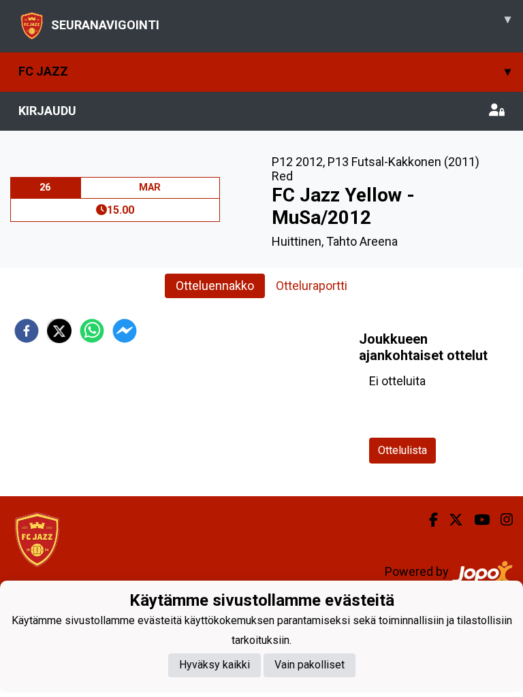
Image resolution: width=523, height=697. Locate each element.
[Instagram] (501, 520)
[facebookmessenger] (124, 331)
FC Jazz (264, 71)
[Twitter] (450, 520)
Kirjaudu (47, 110)
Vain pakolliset (309, 664)
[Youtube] (476, 520)
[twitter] (59, 331)
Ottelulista (402, 450)
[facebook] (26, 331)
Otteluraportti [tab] (311, 285)
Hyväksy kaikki (214, 664)
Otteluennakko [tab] (215, 285)
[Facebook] (428, 520)
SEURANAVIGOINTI (281, 22)
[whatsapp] (92, 331)
